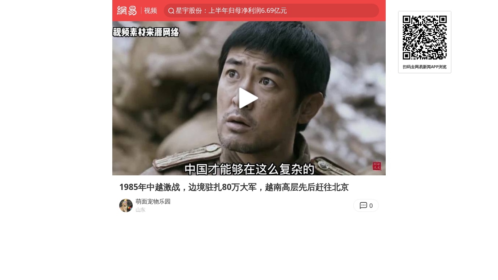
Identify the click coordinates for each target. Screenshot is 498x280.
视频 (150, 10)
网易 (126, 10)
